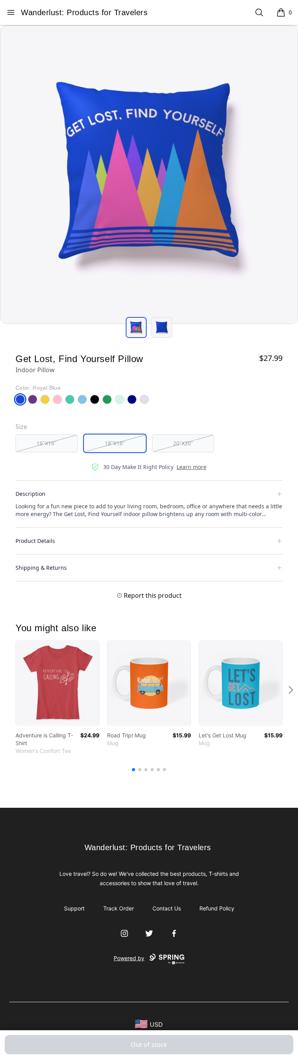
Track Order (118, 908)
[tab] (136, 327)
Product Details (35, 540)
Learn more (191, 467)
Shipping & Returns (41, 567)
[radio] (47, 443)
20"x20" (183, 443)
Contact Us (166, 908)
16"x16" (46, 443)
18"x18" (115, 443)
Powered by (129, 958)
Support (74, 908)
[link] (57, 683)
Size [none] (21, 426)
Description (30, 493)
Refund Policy (216, 908)
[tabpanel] (149, 174)
